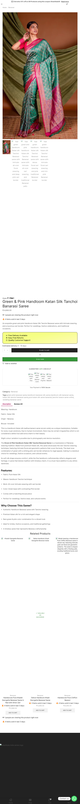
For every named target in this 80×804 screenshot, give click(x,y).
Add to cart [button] (13, 713)
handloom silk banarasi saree (62, 395)
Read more (65, 1)
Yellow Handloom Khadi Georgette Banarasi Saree (40, 699)
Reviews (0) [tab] (18, 404)
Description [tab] (7, 404)
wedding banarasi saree (12, 400)
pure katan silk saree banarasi (40, 397)
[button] (5, 76)
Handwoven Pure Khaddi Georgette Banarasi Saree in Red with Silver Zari (13, 700)
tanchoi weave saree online (63, 397)
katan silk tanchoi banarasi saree (15, 397)
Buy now (41, 359)
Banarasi (11, 7)
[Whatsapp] (74, 798)
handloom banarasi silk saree (39, 395)
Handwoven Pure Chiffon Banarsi (67, 699)
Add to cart (45, 350)
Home (5, 7)
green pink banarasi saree (17, 395)
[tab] (6, 404)
